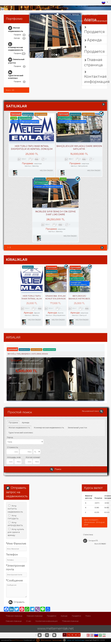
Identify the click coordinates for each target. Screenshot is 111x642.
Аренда (75, 14)
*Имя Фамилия (16, 543)
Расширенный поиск (90, 411)
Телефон (12, 554)
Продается (66, 14)
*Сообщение (14, 580)
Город (10, 437)
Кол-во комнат (33, 457)
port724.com (17, 640)
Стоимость (12, 447)
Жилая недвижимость (15, 29)
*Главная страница (65, 27)
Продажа (19, 35)
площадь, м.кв (14, 457)
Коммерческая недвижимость (15, 48)
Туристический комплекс (15, 76)
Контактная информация (95, 21)
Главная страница (68, 21)
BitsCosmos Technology (50, 640)
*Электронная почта (15, 567)
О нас (80, 21)
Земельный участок (16, 61)
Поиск (95, 14)
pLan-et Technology (75, 640)
